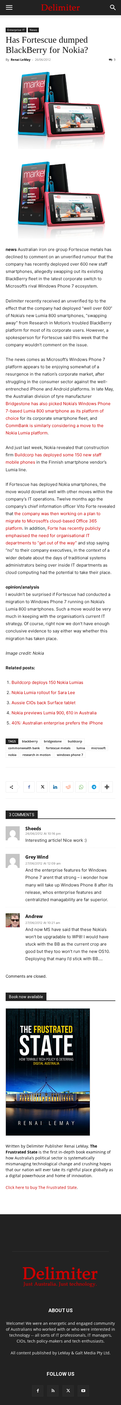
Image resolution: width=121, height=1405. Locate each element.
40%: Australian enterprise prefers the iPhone (57, 723)
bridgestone (53, 741)
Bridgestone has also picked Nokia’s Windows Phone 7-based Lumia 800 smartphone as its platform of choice (58, 411)
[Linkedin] (54, 787)
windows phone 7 (70, 755)
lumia (81, 748)
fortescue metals (58, 748)
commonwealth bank (24, 748)
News (33, 30)
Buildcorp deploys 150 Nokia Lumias (47, 682)
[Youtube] (83, 1391)
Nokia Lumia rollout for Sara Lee (43, 692)
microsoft (98, 748)
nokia (12, 755)
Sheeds (33, 828)
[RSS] (53, 1391)
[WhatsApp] (80, 787)
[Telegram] (93, 787)
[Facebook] (29, 787)
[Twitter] (42, 787)
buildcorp (75, 741)
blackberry (30, 741)
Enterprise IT (16, 30)
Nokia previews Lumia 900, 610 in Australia (54, 712)
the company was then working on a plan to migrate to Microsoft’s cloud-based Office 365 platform (53, 521)
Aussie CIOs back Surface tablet (43, 702)
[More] (107, 787)
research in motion (37, 755)
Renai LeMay (20, 59)
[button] (9, 7)
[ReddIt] (67, 787)
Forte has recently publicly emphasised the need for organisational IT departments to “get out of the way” (53, 536)
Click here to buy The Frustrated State (41, 1187)
